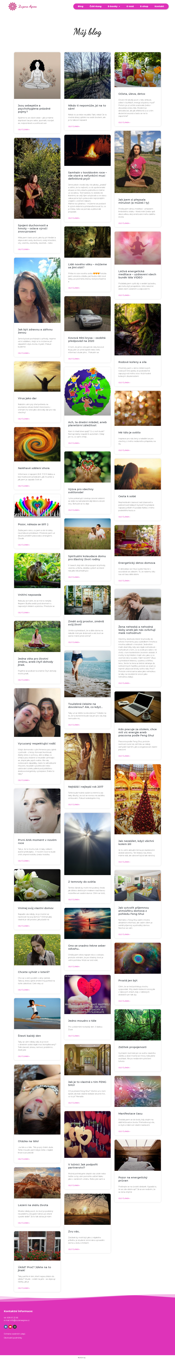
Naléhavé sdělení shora (34, 468)
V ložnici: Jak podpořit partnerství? (83, 1166)
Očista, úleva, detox (131, 93)
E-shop (144, 6)
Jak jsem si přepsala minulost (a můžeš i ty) (133, 201)
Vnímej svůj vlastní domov (36, 908)
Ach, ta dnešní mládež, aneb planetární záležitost (87, 424)
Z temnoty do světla (82, 881)
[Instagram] (15, 1327)
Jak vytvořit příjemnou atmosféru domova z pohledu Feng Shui (133, 910)
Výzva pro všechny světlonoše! (81, 491)
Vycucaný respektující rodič (37, 743)
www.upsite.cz (91, 1358)
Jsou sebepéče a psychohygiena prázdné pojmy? (34, 108)
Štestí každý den (29, 1035)
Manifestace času (130, 1113)
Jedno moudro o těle (82, 1020)
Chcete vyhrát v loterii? (34, 972)
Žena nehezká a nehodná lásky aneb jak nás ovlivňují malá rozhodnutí (136, 630)
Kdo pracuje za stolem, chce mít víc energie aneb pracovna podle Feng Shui (137, 732)
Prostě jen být (127, 980)
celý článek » (24, 130)
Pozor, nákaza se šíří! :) (33, 524)
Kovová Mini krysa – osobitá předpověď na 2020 (87, 339)
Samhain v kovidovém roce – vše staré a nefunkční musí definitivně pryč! (87, 175)
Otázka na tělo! (28, 1141)
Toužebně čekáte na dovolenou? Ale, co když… (85, 705)
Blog (80, 6)
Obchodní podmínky (13, 1338)
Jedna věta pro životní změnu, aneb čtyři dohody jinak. (35, 661)
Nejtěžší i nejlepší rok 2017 (85, 786)
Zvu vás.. (74, 1231)
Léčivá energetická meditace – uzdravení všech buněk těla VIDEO (137, 274)
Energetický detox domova (136, 562)
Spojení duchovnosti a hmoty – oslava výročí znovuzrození (33, 228)
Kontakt (159, 6)
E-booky (112, 6)
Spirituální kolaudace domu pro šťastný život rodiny (87, 558)
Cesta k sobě (127, 496)
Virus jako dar (27, 398)
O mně (130, 6)
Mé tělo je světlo (129, 432)
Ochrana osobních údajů (14, 1334)
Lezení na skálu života (33, 1205)
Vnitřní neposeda (29, 594)
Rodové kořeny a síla (132, 362)
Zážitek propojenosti (132, 1047)
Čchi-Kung (95, 6)
